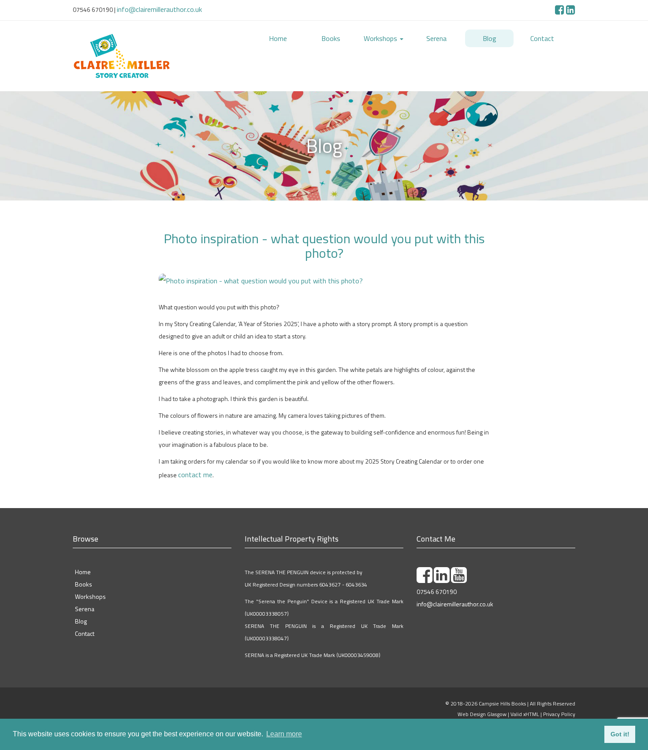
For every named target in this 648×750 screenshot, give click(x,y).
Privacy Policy (559, 706)
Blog (489, 36)
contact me (192, 467)
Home (278, 36)
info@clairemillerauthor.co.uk (155, 8)
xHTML (531, 706)
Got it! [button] (620, 734)
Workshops (381, 36)
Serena (436, 36)
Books (330, 36)
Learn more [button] (284, 734)
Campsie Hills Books (502, 695)
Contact (542, 36)
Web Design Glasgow (482, 706)
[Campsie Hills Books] (152, 53)
